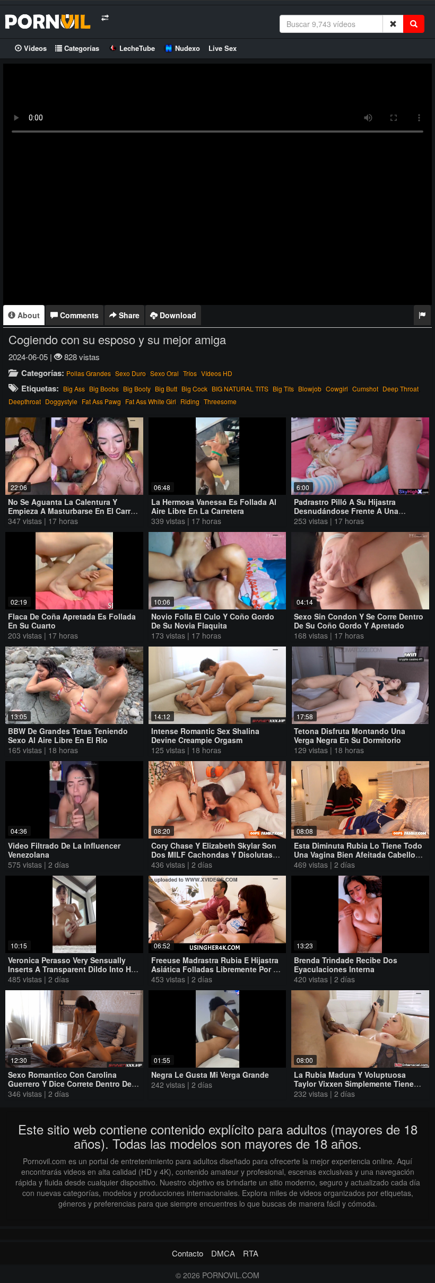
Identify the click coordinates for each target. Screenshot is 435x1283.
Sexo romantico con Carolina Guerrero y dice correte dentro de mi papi (70, 1083)
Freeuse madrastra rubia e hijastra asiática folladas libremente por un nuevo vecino (217, 969)
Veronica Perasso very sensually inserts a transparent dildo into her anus (73, 969)
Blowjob (309, 388)
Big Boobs (104, 388)
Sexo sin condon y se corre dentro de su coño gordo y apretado (358, 621)
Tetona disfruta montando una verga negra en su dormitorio (349, 735)
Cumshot (365, 388)
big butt (166, 388)
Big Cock (194, 388)
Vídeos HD (216, 373)
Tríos (190, 373)
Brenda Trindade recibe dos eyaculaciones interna (345, 964)
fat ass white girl (150, 401)
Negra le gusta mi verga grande (210, 1074)
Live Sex (222, 48)
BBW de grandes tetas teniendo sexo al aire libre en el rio (68, 735)
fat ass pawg (101, 401)
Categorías (80, 48)
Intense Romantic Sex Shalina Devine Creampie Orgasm (205, 735)
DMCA (223, 1253)
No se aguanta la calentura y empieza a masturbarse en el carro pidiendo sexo (71, 510)
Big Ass (74, 388)
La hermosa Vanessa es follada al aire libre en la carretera (213, 506)
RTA (250, 1253)
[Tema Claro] (104, 17)
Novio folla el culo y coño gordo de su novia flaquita (212, 621)
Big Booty (137, 388)
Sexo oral (164, 373)
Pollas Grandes (88, 373)
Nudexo (187, 48)
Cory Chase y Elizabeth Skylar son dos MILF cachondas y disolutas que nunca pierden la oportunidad (216, 854)
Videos (34, 48)
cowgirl (337, 388)
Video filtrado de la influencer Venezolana (64, 850)
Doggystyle (61, 401)
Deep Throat (400, 388)
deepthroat (24, 401)
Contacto (187, 1253)
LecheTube (137, 48)
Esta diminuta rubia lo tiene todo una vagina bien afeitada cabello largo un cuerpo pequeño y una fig (358, 859)
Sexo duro (130, 373)
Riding (189, 401)
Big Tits (283, 388)
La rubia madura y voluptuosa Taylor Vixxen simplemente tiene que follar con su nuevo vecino (354, 1083)
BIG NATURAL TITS (240, 388)
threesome (220, 401)
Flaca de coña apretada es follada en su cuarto (72, 621)
